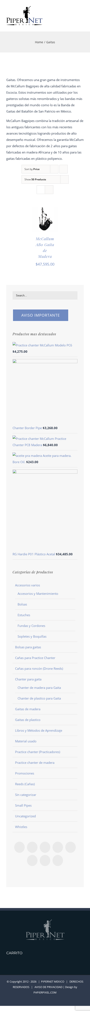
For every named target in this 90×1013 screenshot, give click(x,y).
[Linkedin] (45, 860)
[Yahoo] (58, 860)
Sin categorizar (25, 795)
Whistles (21, 827)
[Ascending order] (63, 169)
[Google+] (32, 860)
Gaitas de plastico (27, 720)
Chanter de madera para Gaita (39, 687)
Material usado (25, 741)
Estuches (24, 615)
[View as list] (49, 190)
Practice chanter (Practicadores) (37, 752)
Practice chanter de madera (34, 762)
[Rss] (32, 847)
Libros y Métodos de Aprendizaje (38, 730)
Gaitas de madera (27, 709)
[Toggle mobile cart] (74, 19)
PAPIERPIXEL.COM (45, 992)
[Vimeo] (58, 847)
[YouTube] (70, 847)
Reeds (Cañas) (25, 784)
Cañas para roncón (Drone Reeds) (39, 668)
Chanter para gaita (28, 679)
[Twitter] (45, 847)
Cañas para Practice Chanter (35, 658)
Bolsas (22, 604)
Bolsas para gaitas (28, 647)
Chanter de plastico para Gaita (39, 698)
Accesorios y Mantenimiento (38, 593)
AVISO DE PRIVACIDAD (48, 987)
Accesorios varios (27, 585)
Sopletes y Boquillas (32, 636)
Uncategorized (25, 816)
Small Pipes (23, 805)
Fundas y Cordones (31, 626)
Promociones (24, 773)
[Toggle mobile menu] (82, 19)
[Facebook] (19, 847)
